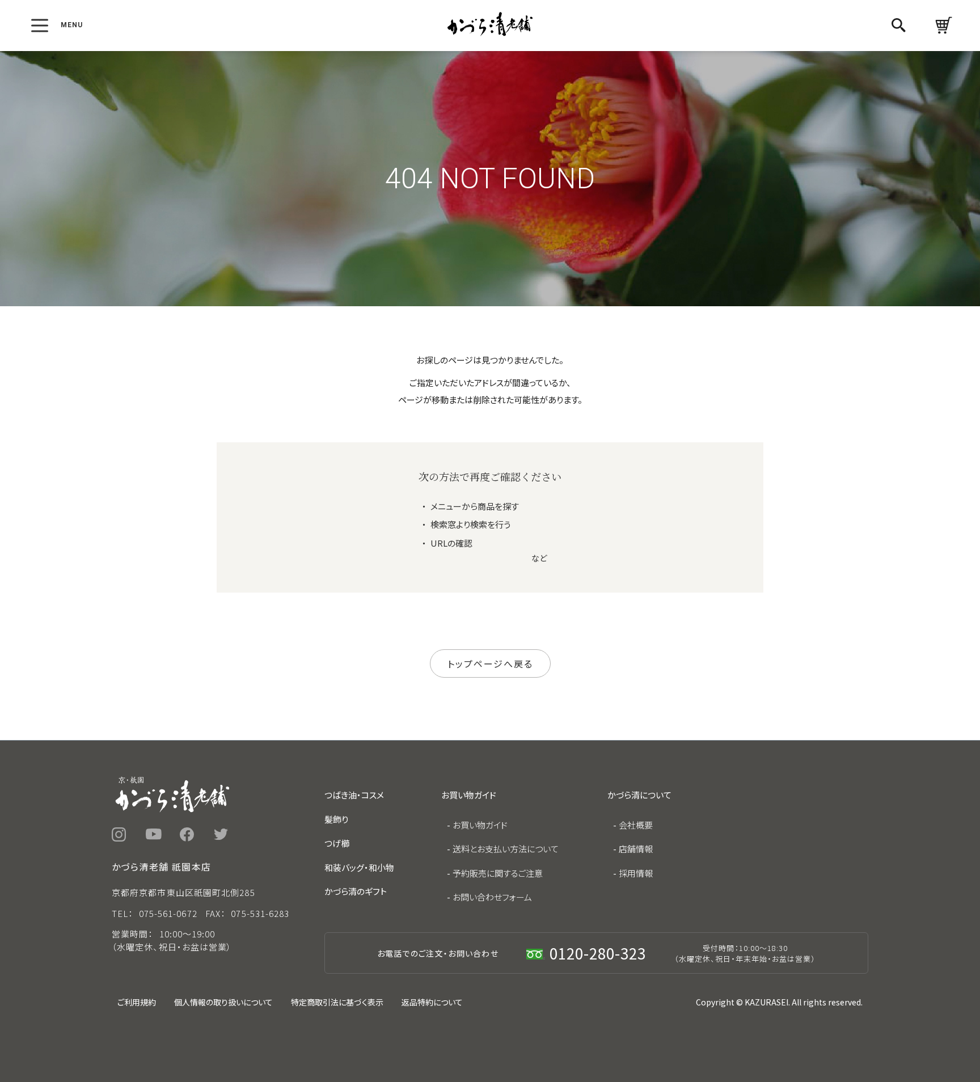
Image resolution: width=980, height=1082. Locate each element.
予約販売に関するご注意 (498, 873)
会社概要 (636, 825)
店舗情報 (636, 849)
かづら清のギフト (355, 891)
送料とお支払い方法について (506, 849)
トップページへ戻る (490, 663)
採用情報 (636, 873)
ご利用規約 (136, 1002)
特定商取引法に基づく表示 (337, 1002)
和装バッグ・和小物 (359, 867)
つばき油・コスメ (354, 795)
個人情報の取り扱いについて (223, 1002)
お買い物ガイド (480, 825)
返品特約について (432, 1002)
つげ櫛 (336, 843)
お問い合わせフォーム (492, 897)
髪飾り (336, 819)
